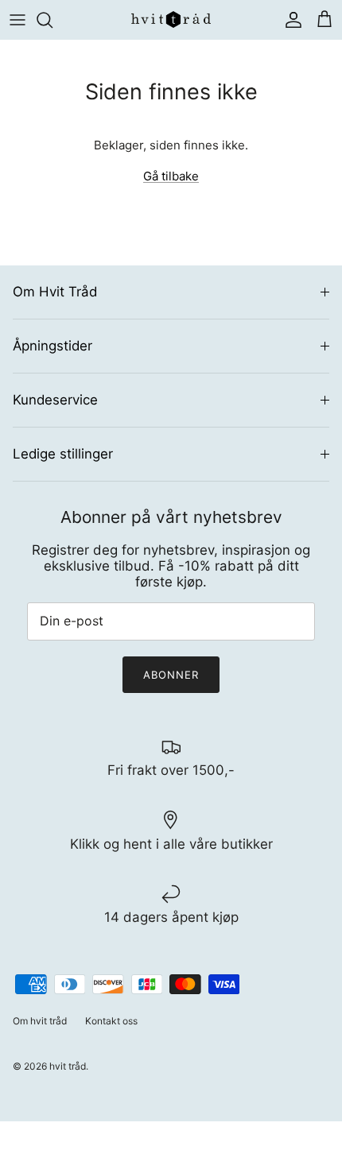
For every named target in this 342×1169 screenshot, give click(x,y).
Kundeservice (55, 400)
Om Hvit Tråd (55, 292)
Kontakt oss (111, 1021)
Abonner (171, 674)
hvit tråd (67, 1066)
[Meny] (17, 19)
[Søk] (52, 19)
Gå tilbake (171, 176)
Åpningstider (52, 346)
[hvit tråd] (171, 19)
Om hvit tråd (40, 1021)
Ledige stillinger (63, 454)
